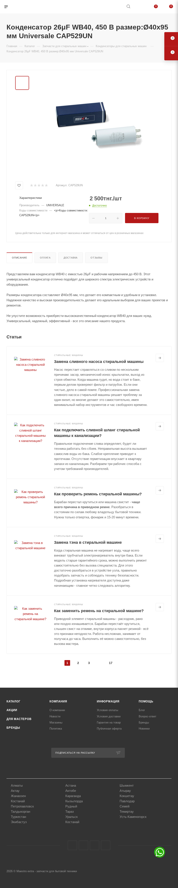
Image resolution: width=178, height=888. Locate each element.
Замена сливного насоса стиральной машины (98, 361)
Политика (55, 728)
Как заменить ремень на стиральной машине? (99, 611)
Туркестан (18, 817)
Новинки (144, 728)
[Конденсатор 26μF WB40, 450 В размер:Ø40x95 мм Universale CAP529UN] (98, 125)
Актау (15, 790)
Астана (70, 785)
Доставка (70, 257)
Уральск (71, 817)
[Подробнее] (160, 358)
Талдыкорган (20, 811)
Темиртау (127, 811)
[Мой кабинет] (139, 7)
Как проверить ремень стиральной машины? (98, 494)
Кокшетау (127, 796)
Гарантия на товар (109, 722)
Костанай (18, 801)
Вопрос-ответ (147, 716)
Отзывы (96, 257)
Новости (54, 716)
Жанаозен (18, 796)
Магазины (55, 722)
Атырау (125, 790)
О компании (57, 710)
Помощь (146, 701)
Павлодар (127, 801)
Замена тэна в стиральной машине (88, 542)
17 (110, 663)
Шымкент (127, 785)
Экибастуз (19, 822)
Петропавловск (22, 806)
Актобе (70, 790)
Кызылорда (74, 801)
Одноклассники (94, 845)
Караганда (73, 796)
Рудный (71, 806)
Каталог (13, 701)
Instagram (83, 845)
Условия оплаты (107, 710)
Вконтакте (72, 845)
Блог (142, 710)
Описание (19, 257)
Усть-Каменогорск (133, 817)
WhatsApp (105, 845)
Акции (12, 710)
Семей (124, 806)
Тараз (69, 811)
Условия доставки (108, 716)
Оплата (45, 257)
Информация (108, 701)
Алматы (17, 785)
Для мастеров (19, 719)
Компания (58, 701)
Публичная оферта (109, 728)
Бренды (13, 727)
